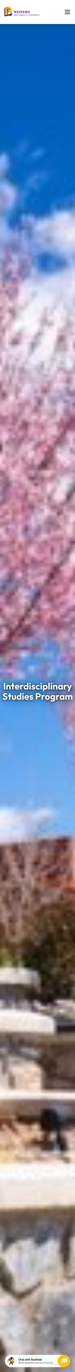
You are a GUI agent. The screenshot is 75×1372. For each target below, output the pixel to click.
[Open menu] (67, 12)
